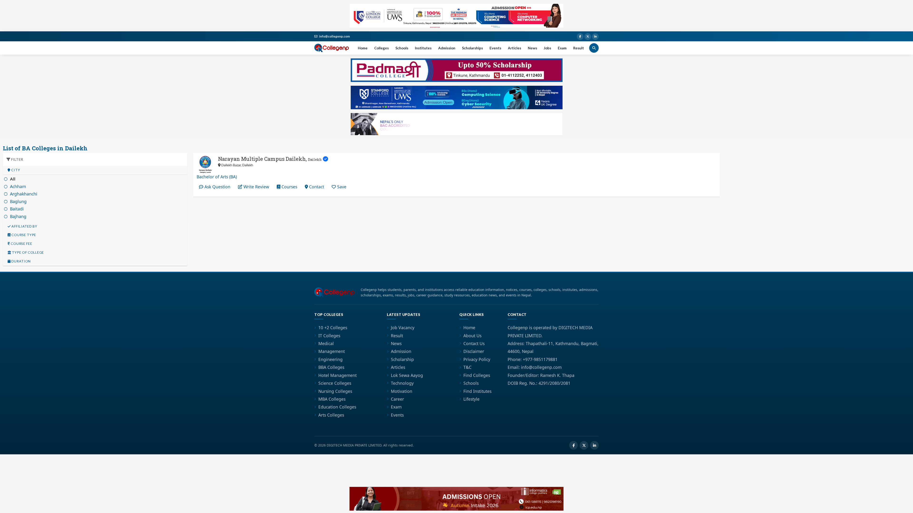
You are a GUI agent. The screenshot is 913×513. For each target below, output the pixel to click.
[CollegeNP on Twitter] (587, 36)
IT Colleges (329, 335)
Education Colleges (337, 407)
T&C (467, 367)
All (13, 178)
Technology (402, 383)
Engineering (330, 359)
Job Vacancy (402, 327)
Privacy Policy (476, 359)
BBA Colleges (331, 367)
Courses (288, 187)
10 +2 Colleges (332, 327)
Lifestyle (471, 399)
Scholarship (402, 359)
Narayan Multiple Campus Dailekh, (270, 158)
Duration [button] (21, 261)
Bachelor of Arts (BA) (217, 177)
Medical (326, 343)
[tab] (95, 170)
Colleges (381, 48)
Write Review (255, 187)
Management (331, 351)
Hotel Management (337, 375)
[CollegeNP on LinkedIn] (595, 36)
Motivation (401, 391)
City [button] (15, 170)
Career (397, 399)
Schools (401, 48)
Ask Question (216, 187)
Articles (514, 48)
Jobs (547, 48)
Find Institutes (477, 391)
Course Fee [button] (21, 244)
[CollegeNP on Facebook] (580, 36)
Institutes (423, 48)
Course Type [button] (23, 235)
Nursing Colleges (335, 391)
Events (495, 48)
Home (363, 48)
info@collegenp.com (334, 36)
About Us (472, 335)
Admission (446, 48)
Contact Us (474, 343)
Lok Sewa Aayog (407, 375)
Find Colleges (476, 375)
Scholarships (472, 48)
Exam (562, 48)
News (532, 48)
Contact (316, 187)
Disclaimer (473, 351)
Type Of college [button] (27, 252)
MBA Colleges (331, 399)
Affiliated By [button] (24, 226)
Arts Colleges (331, 415)
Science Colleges (334, 383)
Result (578, 48)
